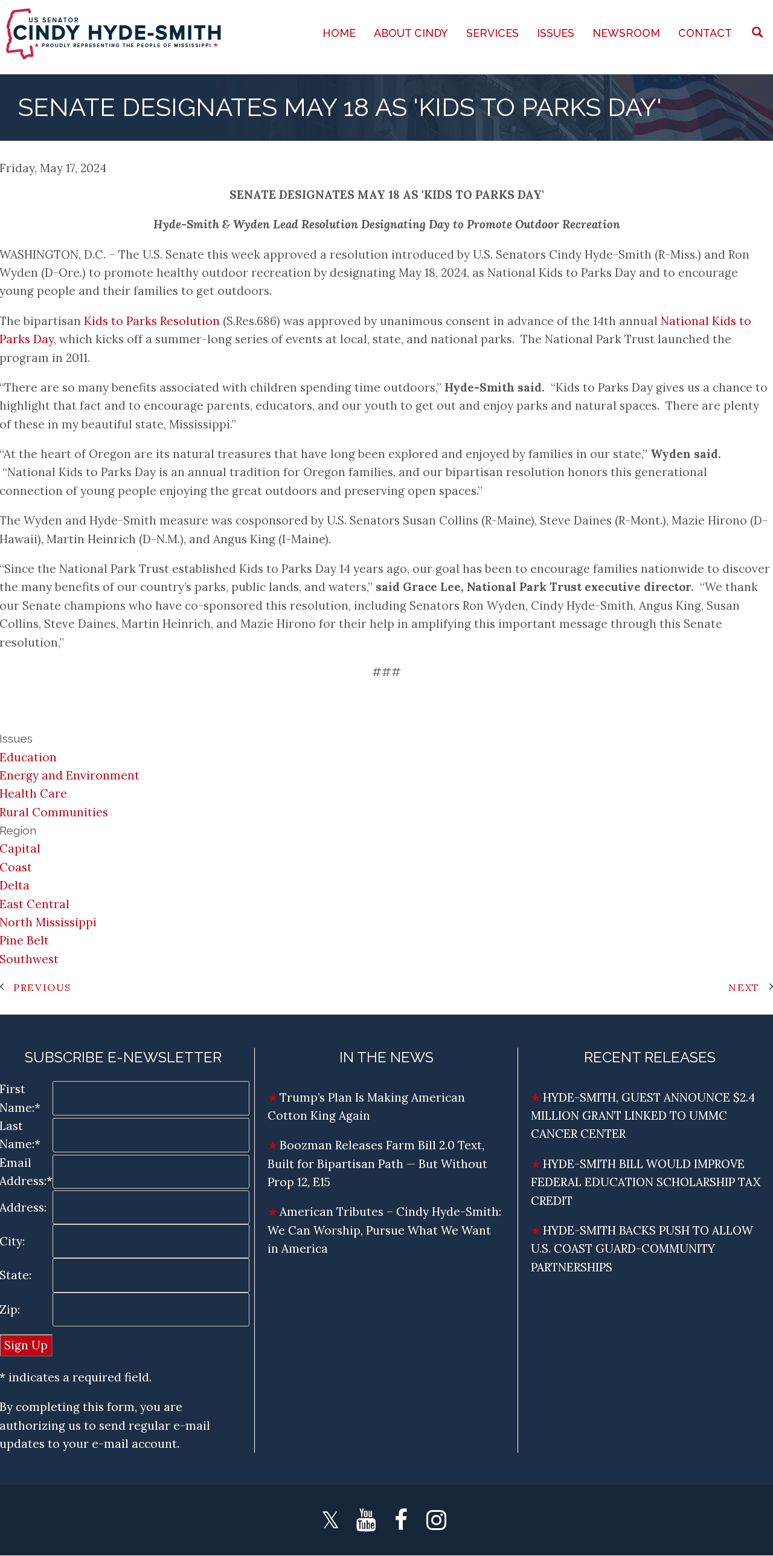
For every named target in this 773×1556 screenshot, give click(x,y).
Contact (705, 33)
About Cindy (411, 33)
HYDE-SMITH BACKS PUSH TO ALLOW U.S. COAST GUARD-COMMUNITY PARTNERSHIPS (642, 1248)
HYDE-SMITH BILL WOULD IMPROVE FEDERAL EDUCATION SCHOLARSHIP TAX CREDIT (645, 1182)
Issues (555, 33)
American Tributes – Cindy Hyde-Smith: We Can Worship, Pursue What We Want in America (384, 1230)
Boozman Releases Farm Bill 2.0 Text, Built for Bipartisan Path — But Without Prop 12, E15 (377, 1163)
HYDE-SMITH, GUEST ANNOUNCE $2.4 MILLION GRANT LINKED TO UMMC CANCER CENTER (643, 1115)
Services (492, 33)
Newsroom (626, 33)
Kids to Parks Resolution (152, 321)
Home (339, 33)
